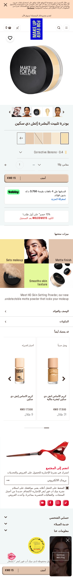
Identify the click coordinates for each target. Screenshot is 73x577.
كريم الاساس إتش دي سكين (21, 398)
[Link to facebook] (50, 503)
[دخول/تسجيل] (18, 28)
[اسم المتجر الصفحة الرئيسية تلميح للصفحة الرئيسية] (36, 29)
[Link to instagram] (58, 503)
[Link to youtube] (42, 503)
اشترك (9, 480)
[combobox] (53, 164)
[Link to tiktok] (65, 503)
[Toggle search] (59, 28)
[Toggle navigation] (66, 28)
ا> (31, 8)
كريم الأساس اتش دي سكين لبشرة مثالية (55, 398)
